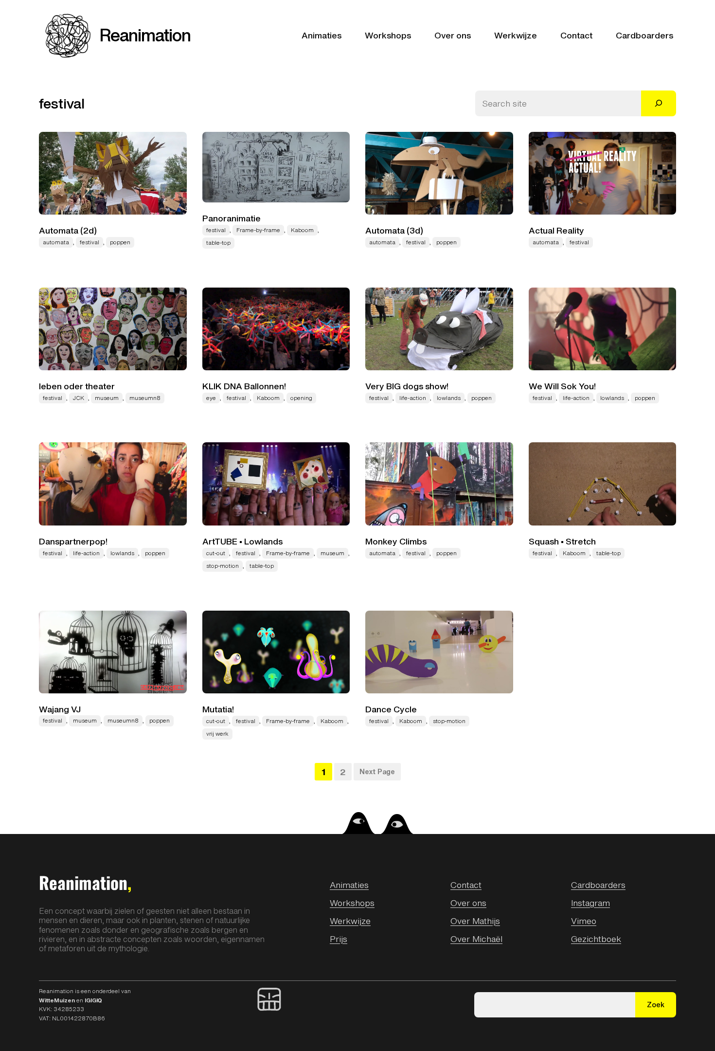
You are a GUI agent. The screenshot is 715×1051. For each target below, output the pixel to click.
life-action (412, 398)
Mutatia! (218, 709)
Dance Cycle (391, 709)
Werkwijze (350, 920)
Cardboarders (598, 884)
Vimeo (583, 920)
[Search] (658, 103)
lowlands (449, 398)
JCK (78, 398)
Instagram (590, 902)
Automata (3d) (394, 230)
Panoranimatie (231, 218)
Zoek (655, 1004)
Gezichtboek (596, 938)
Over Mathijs (475, 920)
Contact (466, 884)
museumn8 (145, 398)
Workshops (352, 902)
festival (89, 242)
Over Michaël (476, 938)
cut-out (215, 553)
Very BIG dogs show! (406, 386)
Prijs (338, 938)
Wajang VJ (60, 709)
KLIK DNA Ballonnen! (244, 386)
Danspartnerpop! (73, 541)
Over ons (468, 902)
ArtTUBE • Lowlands (242, 541)
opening (301, 398)
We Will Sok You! (562, 386)
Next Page (377, 771)
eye (211, 398)
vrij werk (217, 734)
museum (107, 398)
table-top (218, 243)
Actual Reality (556, 230)
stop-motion (222, 566)
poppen (120, 242)
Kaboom (302, 230)
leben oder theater (77, 386)
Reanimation (145, 35)
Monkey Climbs (396, 541)
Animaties (349, 884)
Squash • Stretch (562, 541)
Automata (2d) (68, 230)
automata (56, 242)
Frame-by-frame (258, 230)
